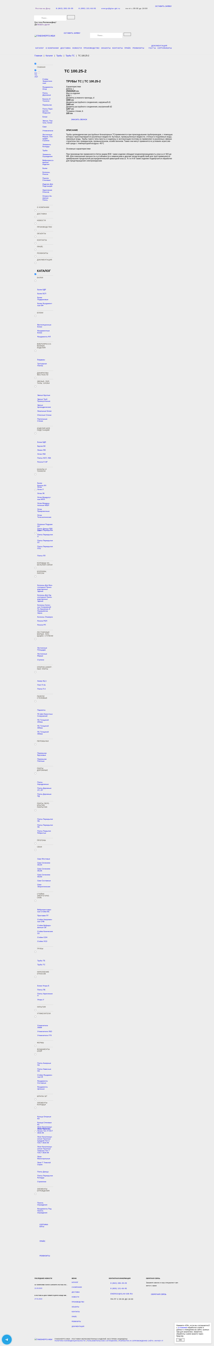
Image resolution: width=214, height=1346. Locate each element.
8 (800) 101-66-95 (87, 8)
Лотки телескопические (44, 516)
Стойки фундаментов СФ (45, 1076)
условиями (182, 1327)
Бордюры (41, 360)
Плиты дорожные (46, 94)
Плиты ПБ (41, 990)
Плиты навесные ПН (44, 1070)
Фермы (40, 1043)
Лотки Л (40, 489)
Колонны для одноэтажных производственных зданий (44, 598)
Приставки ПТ (43, 916)
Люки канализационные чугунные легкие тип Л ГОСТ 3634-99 (45, 1130)
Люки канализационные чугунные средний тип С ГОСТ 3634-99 (44, 1140)
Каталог (39, 48)
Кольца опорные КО (44, 1118)
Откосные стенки (44, 415)
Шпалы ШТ (42, 1096)
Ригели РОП (42, 621)
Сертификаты (165, 48)
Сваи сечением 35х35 (43, 870)
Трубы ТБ (41, 961)
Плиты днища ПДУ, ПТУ (45, 530)
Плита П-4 (41, 689)
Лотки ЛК (40, 493)
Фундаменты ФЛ (44, 337)
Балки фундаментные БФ (44, 304)
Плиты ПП (41, 556)
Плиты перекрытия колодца (45, 1177)
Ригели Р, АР (42, 462)
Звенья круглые (43, 395)
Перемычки (47, 105)
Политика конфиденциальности (70, 1341)
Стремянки (41, 1182)
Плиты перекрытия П (45, 536)
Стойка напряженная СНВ (44, 920)
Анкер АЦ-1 (42, 681)
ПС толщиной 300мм (43, 727)
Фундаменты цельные (42, 1088)
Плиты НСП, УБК (44, 458)
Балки (44, 168)
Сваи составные (44, 881)
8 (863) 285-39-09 (64, 8)
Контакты (117, 48)
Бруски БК (41, 446)
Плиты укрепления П (45, 995)
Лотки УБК (41, 454)
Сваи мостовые (43, 859)
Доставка (65, 48)
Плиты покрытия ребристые (44, 832)
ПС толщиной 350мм (43, 733)
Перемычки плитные (42, 760)
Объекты (106, 48)
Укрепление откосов (47, 191)
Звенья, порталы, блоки (47, 122)
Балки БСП (41, 294)
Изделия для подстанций (47, 185)
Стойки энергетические (47, 81)
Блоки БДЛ (41, 442)
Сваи (44, 127)
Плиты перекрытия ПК (45, 826)
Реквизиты (138, 48)
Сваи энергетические (43, 886)
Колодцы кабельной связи (45, 564)
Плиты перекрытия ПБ (45, 820)
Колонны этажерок (45, 617)
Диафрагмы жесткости (43, 374)
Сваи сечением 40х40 (43, 876)
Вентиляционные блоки (44, 326)
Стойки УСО (42, 941)
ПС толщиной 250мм (43, 721)
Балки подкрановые (42, 298)
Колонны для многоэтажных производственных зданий (45, 588)
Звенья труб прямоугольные (43, 400)
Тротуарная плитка (42, 365)
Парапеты (41, 710)
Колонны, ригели (46, 173)
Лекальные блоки (44, 411)
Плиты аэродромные (43, 783)
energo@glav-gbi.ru (110, 8)
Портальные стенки (42, 420)
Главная (41, 67)
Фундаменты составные (42, 1082)
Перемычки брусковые (42, 754)
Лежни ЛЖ (41, 450)
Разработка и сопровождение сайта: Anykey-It (141, 1341)
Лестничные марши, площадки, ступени (47, 138)
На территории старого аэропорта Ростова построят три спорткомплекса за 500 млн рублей (66, 1284)
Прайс (127, 48)
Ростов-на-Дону (43, 8)
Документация (159, 46)
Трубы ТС (41, 965)
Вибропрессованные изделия (48, 162)
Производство (91, 48)
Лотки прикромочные (43, 510)
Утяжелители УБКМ (42, 1026)
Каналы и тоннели (46, 100)
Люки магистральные (43, 1158)
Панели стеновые (46, 179)
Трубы (45, 150)
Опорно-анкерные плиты (47, 198)
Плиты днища (43, 1172)
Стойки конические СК (45, 932)
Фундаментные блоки (43, 332)
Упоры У (40, 1000)
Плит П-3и (41, 685)
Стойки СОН (42, 937)
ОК (180, 1340)
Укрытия (41, 1007)
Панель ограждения (42, 1204)
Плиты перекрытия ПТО (45, 547)
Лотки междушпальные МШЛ (43, 504)
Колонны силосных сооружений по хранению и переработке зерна (44, 609)
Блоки (44, 117)
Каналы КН (41, 485)
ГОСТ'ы (152, 48)
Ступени (40, 660)
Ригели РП (41, 625)
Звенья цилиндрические (44, 406)
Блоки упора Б (43, 986)
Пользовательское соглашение (102, 1341)
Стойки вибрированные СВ (44, 926)
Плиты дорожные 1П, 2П (44, 789)
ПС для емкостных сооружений (45, 715)
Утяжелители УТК (44, 1035)
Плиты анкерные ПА (44, 1064)
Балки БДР (41, 290)
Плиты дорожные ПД (44, 795)
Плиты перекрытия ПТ (45, 542)
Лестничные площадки (42, 649)
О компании (52, 48)
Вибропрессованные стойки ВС (44, 911)
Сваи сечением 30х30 (43, 864)
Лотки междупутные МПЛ (44, 498)
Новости (77, 48)
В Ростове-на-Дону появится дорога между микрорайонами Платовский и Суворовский (64, 1295)
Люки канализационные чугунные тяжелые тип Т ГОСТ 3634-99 (44, 1150)
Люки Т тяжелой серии (44, 1163)
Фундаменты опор (47, 88)
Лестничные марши (42, 655)
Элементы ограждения (47, 155)
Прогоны (41, 840)
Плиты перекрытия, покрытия (47, 111)
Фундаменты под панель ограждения (44, 1211)
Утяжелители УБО (44, 1031)
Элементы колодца (46, 145)
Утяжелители (47, 131)
